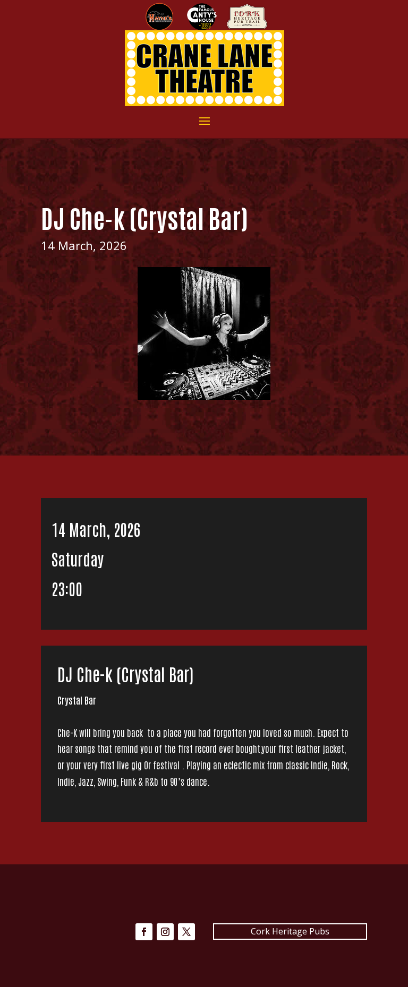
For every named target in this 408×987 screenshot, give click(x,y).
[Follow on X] (186, 931)
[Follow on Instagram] (165, 931)
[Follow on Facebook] (143, 931)
